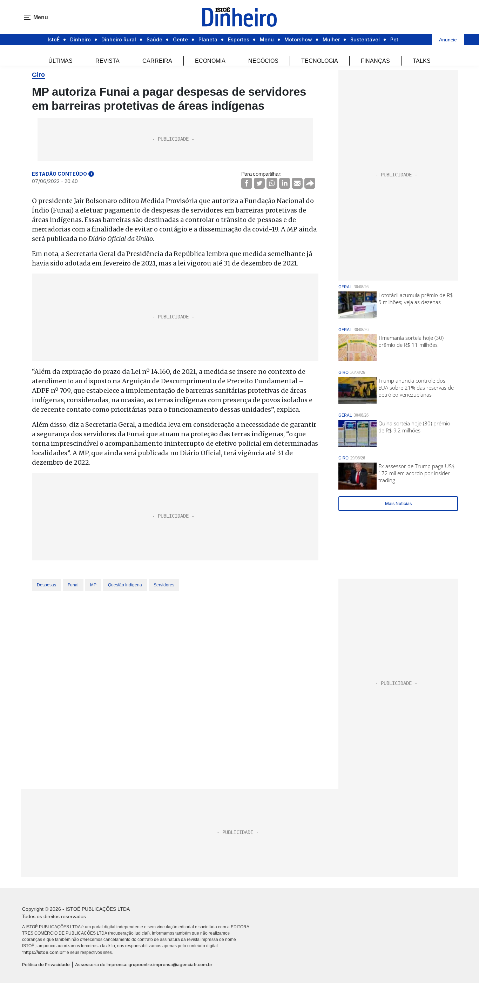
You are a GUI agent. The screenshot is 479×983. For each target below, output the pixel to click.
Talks (422, 61)
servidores (164, 585)
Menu (267, 39)
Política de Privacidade (46, 964)
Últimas (60, 61)
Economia (210, 61)
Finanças (375, 61)
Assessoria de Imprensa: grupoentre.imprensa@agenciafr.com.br (143, 964)
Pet (394, 39)
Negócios (263, 61)
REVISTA (107, 61)
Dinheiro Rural (118, 39)
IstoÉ (54, 39)
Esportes (238, 39)
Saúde (154, 39)
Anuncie (448, 39)
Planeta (207, 39)
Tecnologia (319, 61)
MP (93, 585)
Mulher (331, 39)
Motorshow (298, 39)
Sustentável (365, 39)
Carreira (157, 61)
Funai (73, 585)
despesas (46, 585)
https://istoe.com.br (43, 952)
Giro (38, 74)
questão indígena (125, 585)
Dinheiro (80, 39)
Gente (180, 39)
